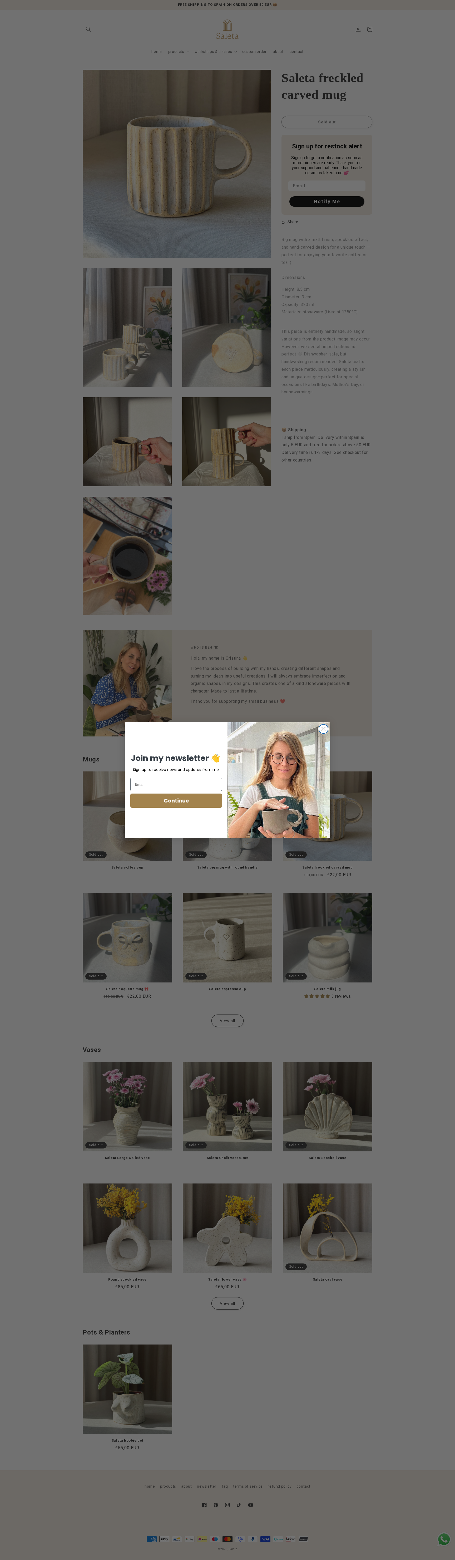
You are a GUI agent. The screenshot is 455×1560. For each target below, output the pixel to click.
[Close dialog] (323, 729)
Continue (176, 800)
